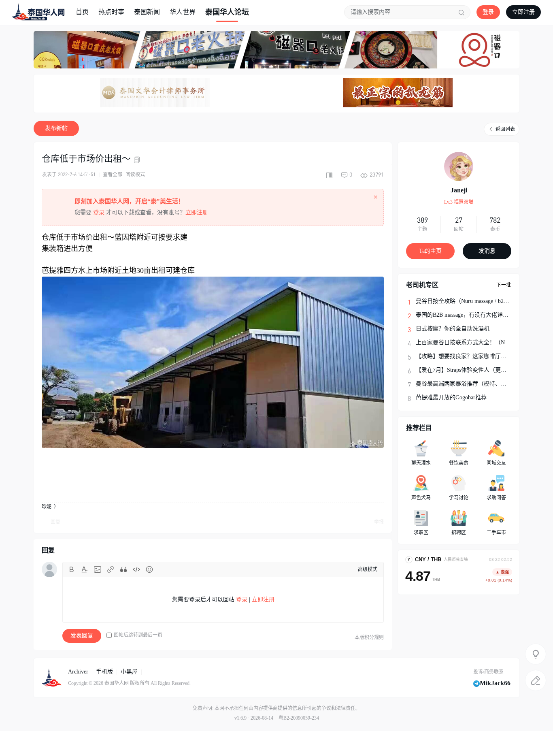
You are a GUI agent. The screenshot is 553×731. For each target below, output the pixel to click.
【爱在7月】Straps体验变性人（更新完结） (469, 370)
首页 (82, 12)
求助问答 (496, 498)
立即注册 (523, 12)
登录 (488, 12)
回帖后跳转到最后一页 (138, 635)
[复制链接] (138, 160)
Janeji (459, 190)
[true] (461, 12)
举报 (379, 522)
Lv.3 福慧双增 (458, 202)
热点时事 (111, 12)
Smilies (149, 569)
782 (494, 219)
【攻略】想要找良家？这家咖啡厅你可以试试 (472, 356)
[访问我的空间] (458, 166)
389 (422, 219)
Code (136, 569)
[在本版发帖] (535, 680)
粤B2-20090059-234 (299, 718)
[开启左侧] (329, 174)
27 (458, 219)
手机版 (104, 672)
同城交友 (496, 463)
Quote (123, 569)
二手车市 (496, 532)
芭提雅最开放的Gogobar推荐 (451, 397)
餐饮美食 (458, 463)
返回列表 (505, 129)
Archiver (78, 672)
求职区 (421, 532)
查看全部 (112, 174)
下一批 (503, 285)
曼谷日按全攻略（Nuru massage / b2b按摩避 (469, 301)
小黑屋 (129, 672)
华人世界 (183, 12)
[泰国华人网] (38, 12)
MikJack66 (495, 683)
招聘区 (458, 532)
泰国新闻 (147, 12)
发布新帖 (56, 128)
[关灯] (535, 654)
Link (110, 569)
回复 (55, 522)
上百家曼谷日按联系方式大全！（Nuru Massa (472, 342)
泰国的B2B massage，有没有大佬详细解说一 (470, 315)
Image (97, 569)
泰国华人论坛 (227, 12)
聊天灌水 (421, 463)
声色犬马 (421, 498)
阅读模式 (135, 174)
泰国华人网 (116, 683)
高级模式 (367, 569)
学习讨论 (458, 498)
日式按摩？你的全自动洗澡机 (452, 329)
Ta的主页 (430, 251)
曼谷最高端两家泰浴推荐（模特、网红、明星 (472, 384)
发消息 (487, 251)
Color (84, 569)
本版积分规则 (369, 637)
